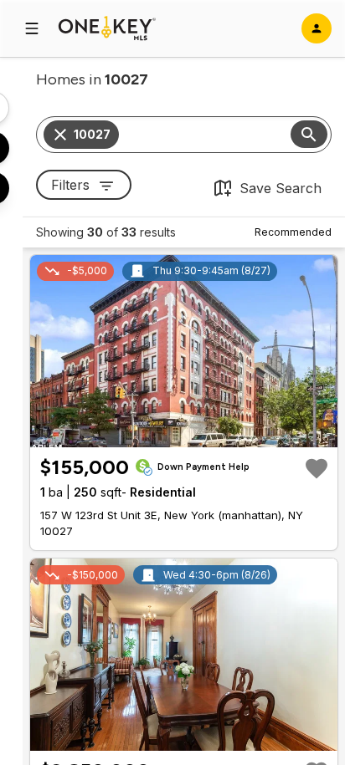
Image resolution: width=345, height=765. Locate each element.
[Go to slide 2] (175, 433)
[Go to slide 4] (195, 433)
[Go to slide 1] (164, 433)
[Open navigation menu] (31, 28)
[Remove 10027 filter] (60, 135)
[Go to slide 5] (206, 433)
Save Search (280, 188)
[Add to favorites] (316, 468)
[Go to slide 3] (185, 433)
